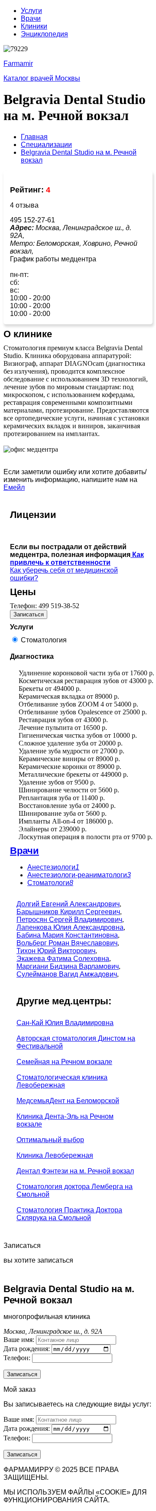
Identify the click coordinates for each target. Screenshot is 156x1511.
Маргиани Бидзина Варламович (67, 966)
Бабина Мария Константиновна (67, 935)
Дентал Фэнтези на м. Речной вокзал (75, 1171)
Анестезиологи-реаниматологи (79, 875)
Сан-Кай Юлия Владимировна (65, 1022)
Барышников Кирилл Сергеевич (68, 911)
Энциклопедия (44, 34)
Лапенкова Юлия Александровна (70, 927)
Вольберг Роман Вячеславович (66, 943)
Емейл (14, 487)
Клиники (34, 26)
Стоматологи (50, 882)
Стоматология (44, 640)
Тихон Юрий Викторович (55, 950)
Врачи (31, 18)
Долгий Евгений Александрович (68, 904)
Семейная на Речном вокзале (64, 1061)
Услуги (31, 10)
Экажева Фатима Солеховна (62, 958)
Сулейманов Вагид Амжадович (66, 974)
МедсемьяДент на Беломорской (67, 1100)
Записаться (28, 614)
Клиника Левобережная (54, 1155)
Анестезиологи (53, 867)
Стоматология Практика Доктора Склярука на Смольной (69, 1213)
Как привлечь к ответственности (77, 558)
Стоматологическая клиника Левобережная (61, 1081)
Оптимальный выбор (50, 1139)
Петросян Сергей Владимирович (69, 919)
